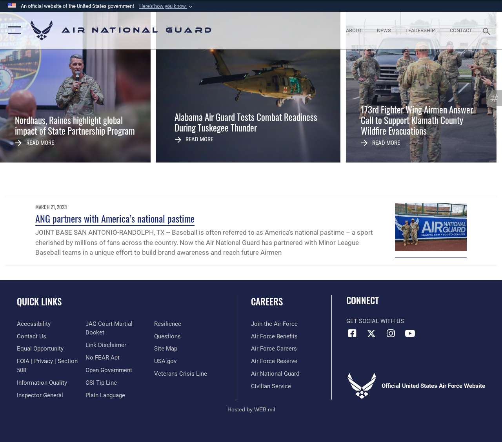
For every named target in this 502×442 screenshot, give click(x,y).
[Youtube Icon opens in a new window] (410, 333)
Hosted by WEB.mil (251, 409)
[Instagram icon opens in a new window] (391, 333)
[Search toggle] (488, 30)
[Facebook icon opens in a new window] (352, 333)
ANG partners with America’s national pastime (115, 218)
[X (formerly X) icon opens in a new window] (371, 333)
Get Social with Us (375, 321)
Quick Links (39, 301)
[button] (166, 6)
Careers (267, 301)
